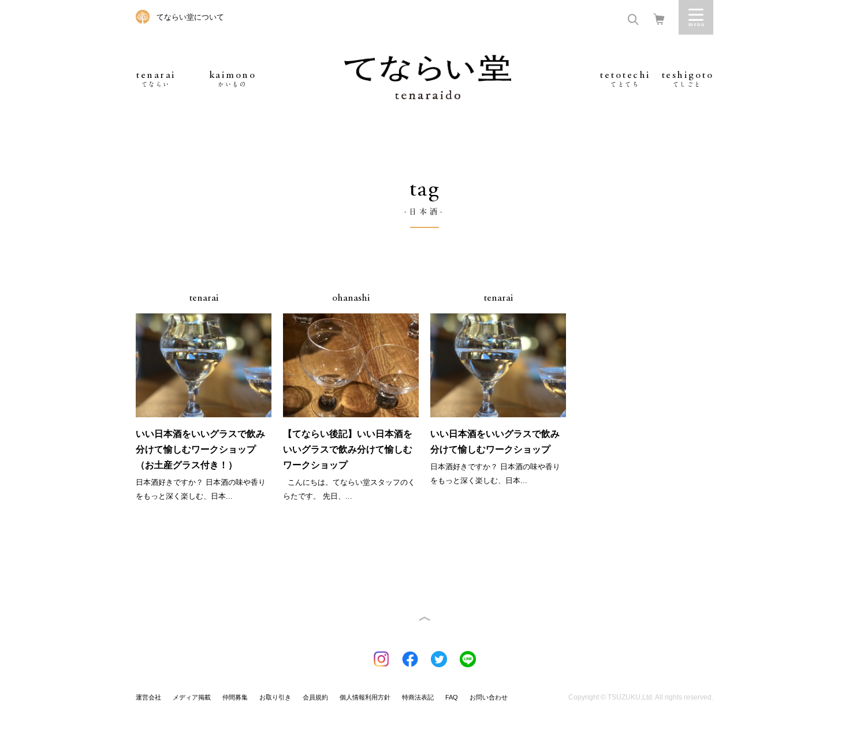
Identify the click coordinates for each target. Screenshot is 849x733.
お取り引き (275, 697)
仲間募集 (235, 697)
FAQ (451, 697)
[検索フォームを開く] (633, 18)
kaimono (232, 78)
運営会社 (148, 697)
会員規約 (315, 697)
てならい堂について (190, 17)
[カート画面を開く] (659, 18)
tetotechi (625, 78)
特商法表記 (418, 697)
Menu (696, 17)
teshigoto (687, 78)
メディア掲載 (192, 697)
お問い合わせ (489, 697)
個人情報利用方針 (365, 697)
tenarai (156, 78)
